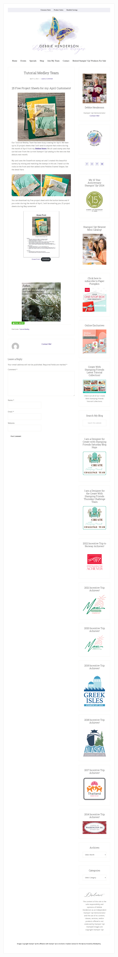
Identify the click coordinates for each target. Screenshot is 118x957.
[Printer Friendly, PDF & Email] (18, 323)
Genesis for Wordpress (78, 944)
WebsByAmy (97, 944)
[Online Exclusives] (94, 353)
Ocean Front (36, 259)
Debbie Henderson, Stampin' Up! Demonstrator (59, 35)
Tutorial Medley (24, 329)
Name (11, 400)
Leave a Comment (47, 79)
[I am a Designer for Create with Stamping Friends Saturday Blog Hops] (94, 463)
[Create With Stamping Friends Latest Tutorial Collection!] (94, 393)
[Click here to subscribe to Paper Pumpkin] (94, 311)
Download (45, 259)
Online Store (40, 149)
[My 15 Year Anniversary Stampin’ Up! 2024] (94, 213)
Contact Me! (46, 344)
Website (11, 423)
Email (11, 412)
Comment (12, 369)
